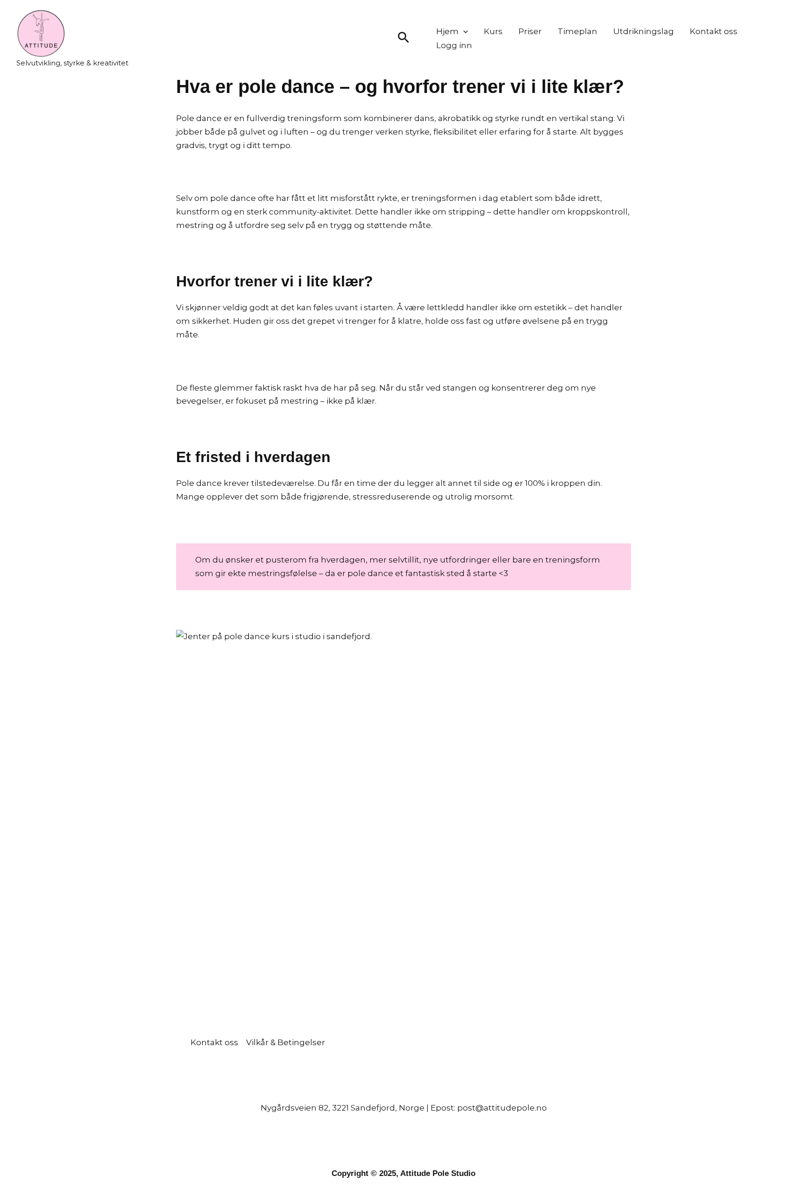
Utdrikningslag (643, 31)
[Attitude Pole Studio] (41, 32)
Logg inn (454, 45)
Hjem (447, 31)
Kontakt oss (713, 31)
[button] (403, 38)
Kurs (493, 31)
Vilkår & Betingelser (285, 1042)
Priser (530, 31)
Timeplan (577, 31)
